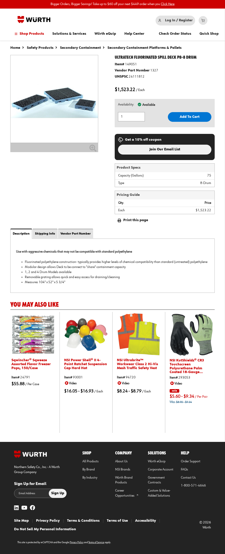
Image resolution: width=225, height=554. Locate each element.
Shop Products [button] (32, 34)
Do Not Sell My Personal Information (45, 529)
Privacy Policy (48, 521)
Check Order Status (175, 34)
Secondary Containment (80, 48)
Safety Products (40, 48)
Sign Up (57, 493)
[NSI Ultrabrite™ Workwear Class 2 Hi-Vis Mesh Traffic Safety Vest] (139, 334)
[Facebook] (32, 508)
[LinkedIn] (16, 508)
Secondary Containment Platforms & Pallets (144, 48)
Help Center (134, 34)
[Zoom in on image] (54, 99)
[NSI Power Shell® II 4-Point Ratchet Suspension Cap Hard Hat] (86, 334)
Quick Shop (209, 34)
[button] (71, 383)
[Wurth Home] (34, 19)
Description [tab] (21, 233)
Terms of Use (117, 521)
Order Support (190, 461)
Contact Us (188, 477)
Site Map (21, 521)
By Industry (89, 477)
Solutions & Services (69, 34)
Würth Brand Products (123, 480)
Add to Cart (190, 117)
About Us (121, 461)
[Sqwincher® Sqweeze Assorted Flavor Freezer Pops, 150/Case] (33, 334)
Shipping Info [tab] (45, 233)
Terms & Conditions (83, 521)
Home (15, 48)
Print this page (135, 220)
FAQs (184, 469)
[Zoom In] (92, 150)
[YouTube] (24, 508)
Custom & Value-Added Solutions (159, 493)
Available (148, 105)
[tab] (112, 266)
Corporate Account (160, 469)
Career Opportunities (125, 493)
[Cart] (203, 20)
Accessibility (145, 521)
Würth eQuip (105, 34)
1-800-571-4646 (193, 485)
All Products (90, 461)
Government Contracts (156, 480)
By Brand (88, 469)
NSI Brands (122, 469)
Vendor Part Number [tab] (75, 233)
